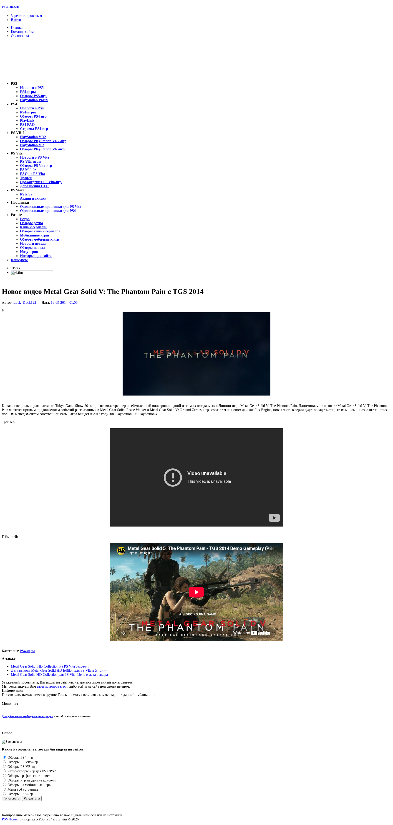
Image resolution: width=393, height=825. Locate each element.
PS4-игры (27, 651)
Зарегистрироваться (26, 16)
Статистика (20, 36)
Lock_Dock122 (24, 302)
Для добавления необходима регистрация (27, 716)
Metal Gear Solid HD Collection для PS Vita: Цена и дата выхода (59, 674)
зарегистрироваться (52, 686)
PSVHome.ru (10, 6)
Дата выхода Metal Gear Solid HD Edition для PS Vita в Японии (59, 670)
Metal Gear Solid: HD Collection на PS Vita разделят (50, 666)
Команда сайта (22, 31)
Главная (17, 27)
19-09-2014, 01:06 (64, 302)
